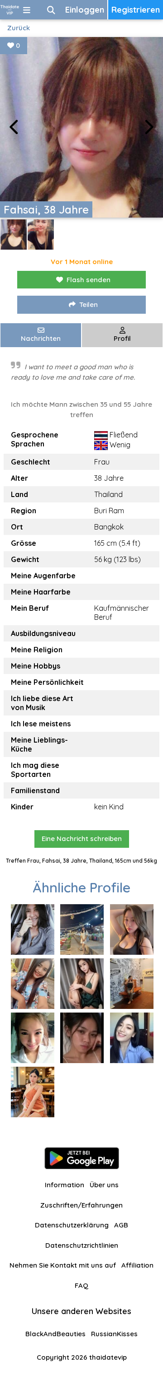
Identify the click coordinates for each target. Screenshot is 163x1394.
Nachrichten (41, 338)
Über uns (104, 1184)
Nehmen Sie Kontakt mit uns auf (63, 1265)
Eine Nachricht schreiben (82, 838)
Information (64, 1184)
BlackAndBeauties (55, 1333)
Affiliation (137, 1265)
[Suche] (51, 9)
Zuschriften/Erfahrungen (81, 1205)
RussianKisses (114, 1333)
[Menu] (26, 9)
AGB (121, 1225)
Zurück (18, 27)
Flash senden (88, 279)
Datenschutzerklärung (72, 1225)
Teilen (88, 304)
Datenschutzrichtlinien (81, 1245)
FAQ (81, 1285)
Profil (122, 338)
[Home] (9, 9)
